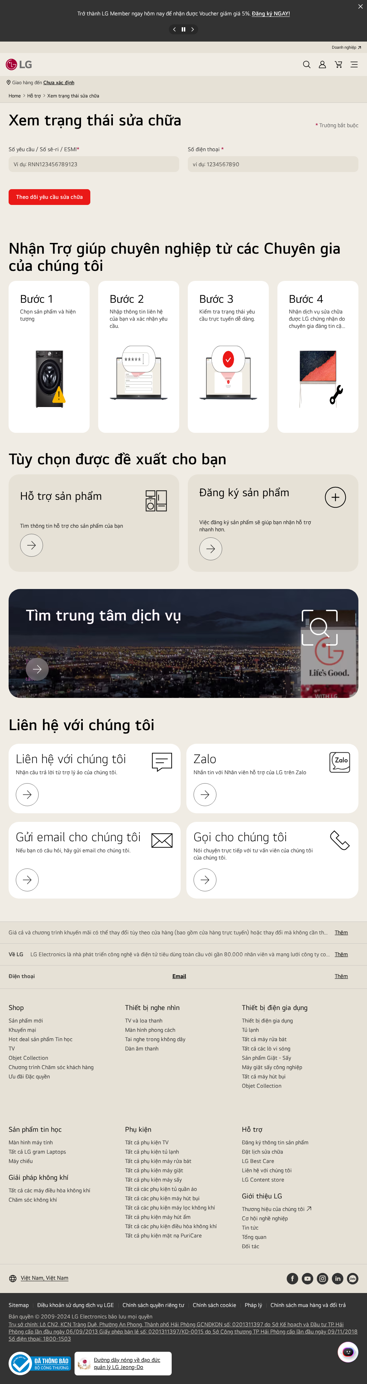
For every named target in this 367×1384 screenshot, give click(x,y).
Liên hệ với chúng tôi (267, 1170)
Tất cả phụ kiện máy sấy (153, 1179)
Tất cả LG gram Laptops (37, 1151)
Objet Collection (28, 1057)
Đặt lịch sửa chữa (262, 1151)
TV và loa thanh (143, 1020)
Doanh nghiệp (344, 47)
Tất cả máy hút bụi (264, 1076)
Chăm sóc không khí (33, 1199)
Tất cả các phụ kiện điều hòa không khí (171, 1226)
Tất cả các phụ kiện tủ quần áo (161, 1189)
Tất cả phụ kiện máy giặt (154, 1170)
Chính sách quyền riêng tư (153, 1305)
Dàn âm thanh (141, 1048)
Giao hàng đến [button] (43, 82)
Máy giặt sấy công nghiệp (272, 1067)
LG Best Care (258, 1161)
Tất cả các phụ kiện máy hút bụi (162, 1198)
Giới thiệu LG (262, 1196)
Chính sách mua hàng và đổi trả (308, 1305)
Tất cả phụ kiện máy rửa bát (158, 1161)
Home (15, 96)
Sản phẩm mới (26, 1020)
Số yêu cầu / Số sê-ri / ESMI (54, 149)
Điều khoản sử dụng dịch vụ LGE (75, 1305)
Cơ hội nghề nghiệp (265, 1218)
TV (12, 1048)
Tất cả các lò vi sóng (266, 1048)
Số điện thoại (216, 149)
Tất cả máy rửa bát (264, 1039)
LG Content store (263, 1179)
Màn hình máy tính (31, 1142)
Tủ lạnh (250, 1029)
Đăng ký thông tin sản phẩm (275, 1142)
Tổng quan (254, 1237)
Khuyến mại (22, 1029)
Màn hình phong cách (150, 1029)
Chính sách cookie (214, 1305)
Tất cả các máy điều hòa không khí (49, 1190)
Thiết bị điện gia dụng (267, 1020)
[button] (307, 64)
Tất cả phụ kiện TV (146, 1142)
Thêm (341, 932)
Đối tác (250, 1246)
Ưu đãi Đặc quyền (29, 1076)
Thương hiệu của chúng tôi (273, 1209)
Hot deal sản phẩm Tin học (40, 1039)
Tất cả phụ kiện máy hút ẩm (158, 1216)
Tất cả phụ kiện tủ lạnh (152, 1151)
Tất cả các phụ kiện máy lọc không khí (170, 1207)
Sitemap (19, 1305)
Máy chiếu (21, 1161)
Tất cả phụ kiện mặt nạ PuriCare (163, 1235)
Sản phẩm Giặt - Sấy (266, 1057)
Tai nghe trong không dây (155, 1039)
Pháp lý (253, 1305)
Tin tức (250, 1227)
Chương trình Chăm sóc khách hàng (51, 1067)
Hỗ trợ (34, 96)
